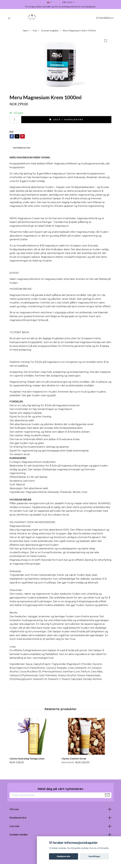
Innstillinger (94, 856)
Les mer (15, 826)
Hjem (25, 30)
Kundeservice (18, 817)
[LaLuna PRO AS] (53, 18)
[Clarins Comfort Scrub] (86, 736)
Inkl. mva (67, 2)
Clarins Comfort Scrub (74, 758)
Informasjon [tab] (21, 148)
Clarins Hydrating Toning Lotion (27, 758)
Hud (35, 30)
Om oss (14, 809)
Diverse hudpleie (49, 30)
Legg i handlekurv (68, 119)
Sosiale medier (19, 834)
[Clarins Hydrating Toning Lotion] (34, 736)
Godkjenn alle (63, 856)
